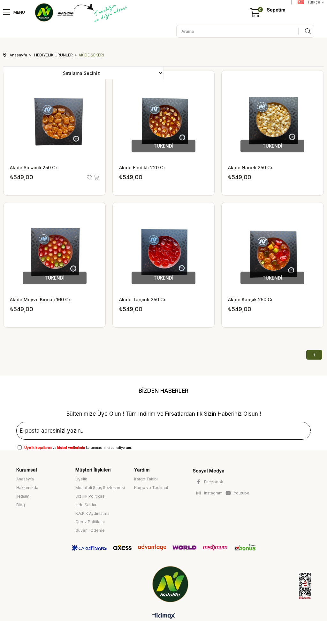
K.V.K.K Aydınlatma (92, 513)
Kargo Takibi (146, 479)
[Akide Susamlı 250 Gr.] (54, 121)
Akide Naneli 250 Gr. (250, 167)
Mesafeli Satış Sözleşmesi (100, 487)
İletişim (22, 496)
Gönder (298, 432)
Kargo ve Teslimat (151, 487)
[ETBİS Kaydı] (299, 586)
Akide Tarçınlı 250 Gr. (142, 299)
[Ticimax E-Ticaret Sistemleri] (163, 616)
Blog (20, 504)
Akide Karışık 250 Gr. (251, 299)
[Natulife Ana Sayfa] (171, 584)
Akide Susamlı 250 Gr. (34, 167)
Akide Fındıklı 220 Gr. (142, 167)
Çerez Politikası (90, 521)
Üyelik (81, 479)
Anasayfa (25, 479)
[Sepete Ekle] (96, 177)
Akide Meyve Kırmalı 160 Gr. (40, 299)
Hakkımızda (27, 487)
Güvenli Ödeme (90, 530)
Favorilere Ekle (90, 177)
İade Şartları (86, 504)
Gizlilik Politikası (90, 496)
